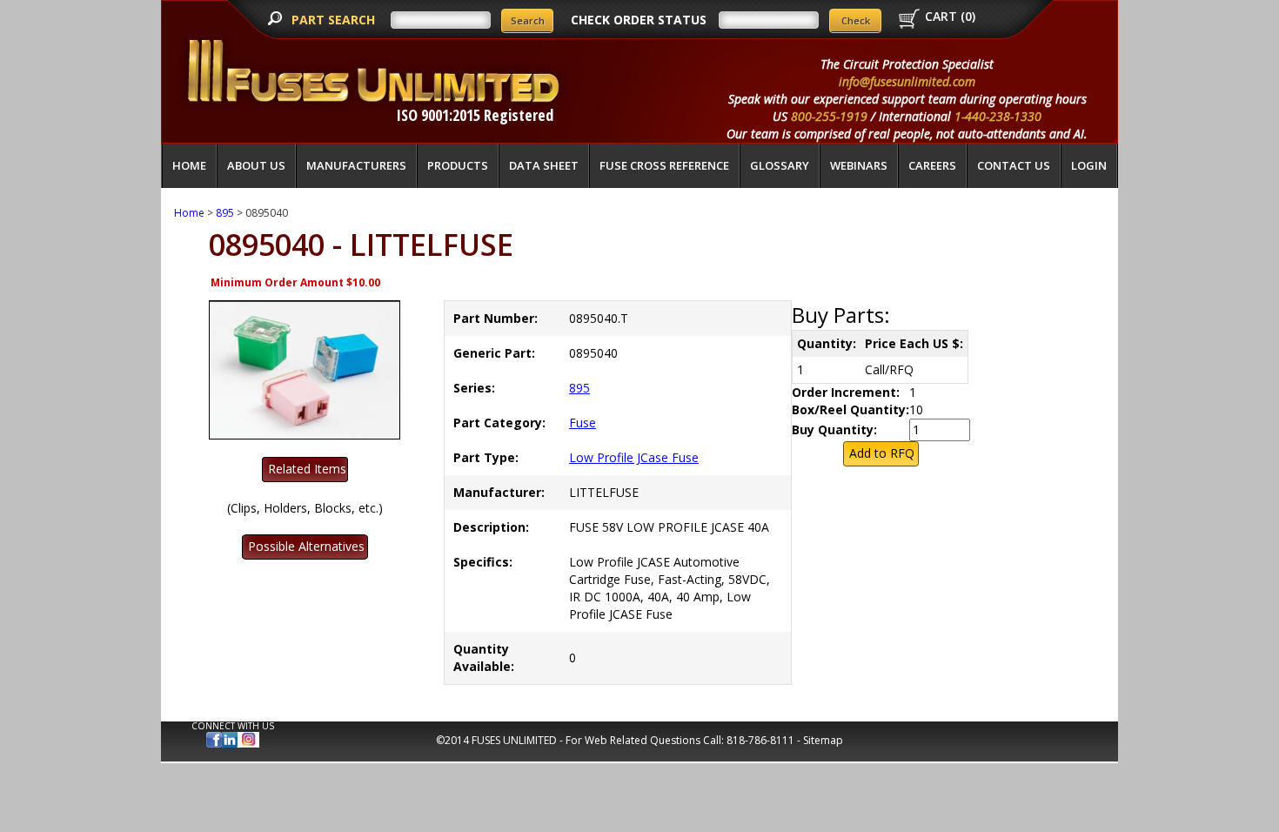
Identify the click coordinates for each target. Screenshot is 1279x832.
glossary (779, 165)
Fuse (582, 422)
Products (457, 165)
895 (225, 212)
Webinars (858, 165)
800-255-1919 (829, 116)
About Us (256, 165)
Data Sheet (544, 165)
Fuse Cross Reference (664, 165)
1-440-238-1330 (997, 116)
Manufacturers (356, 165)
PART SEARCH (334, 19)
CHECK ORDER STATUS (638, 19)
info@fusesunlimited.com (907, 81)
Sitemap (823, 740)
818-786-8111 (760, 740)
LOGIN (1089, 165)
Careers (932, 165)
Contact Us (1013, 165)
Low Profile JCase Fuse (634, 457)
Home (189, 165)
